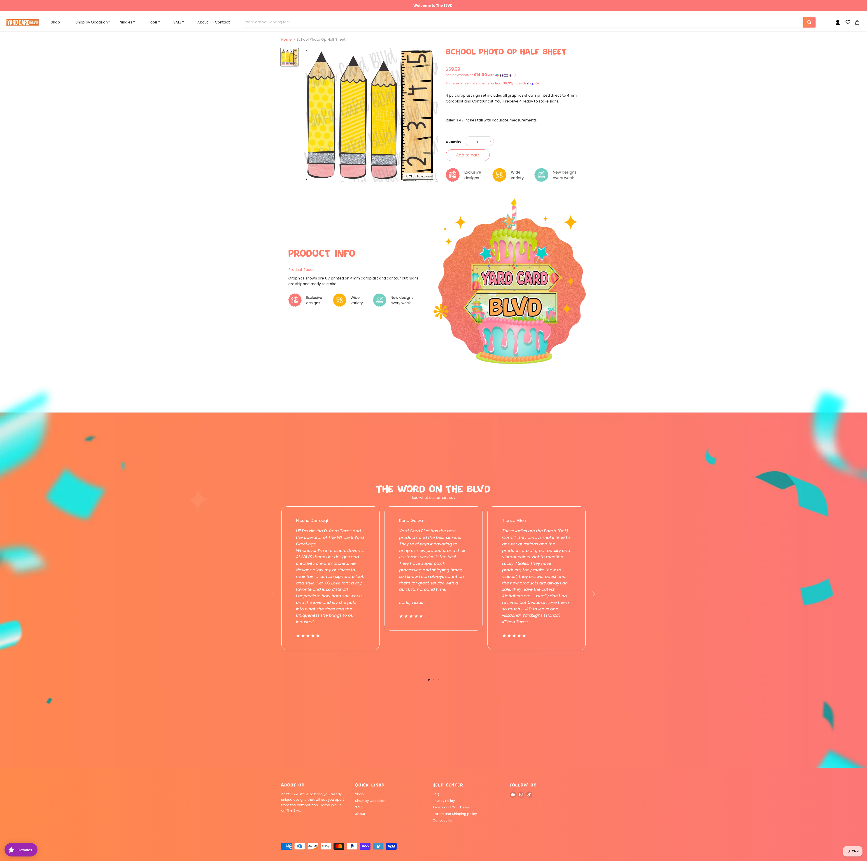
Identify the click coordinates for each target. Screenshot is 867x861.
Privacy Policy (444, 800)
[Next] (593, 593)
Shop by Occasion (92, 22)
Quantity (453, 142)
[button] (516, 75)
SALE (177, 22)
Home (286, 39)
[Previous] (273, 593)
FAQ (436, 794)
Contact (222, 22)
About (202, 22)
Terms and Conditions (451, 807)
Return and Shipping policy (455, 813)
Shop (55, 22)
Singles (126, 22)
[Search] (809, 22)
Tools (153, 22)
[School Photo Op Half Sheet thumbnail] (289, 57)
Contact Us (442, 820)
